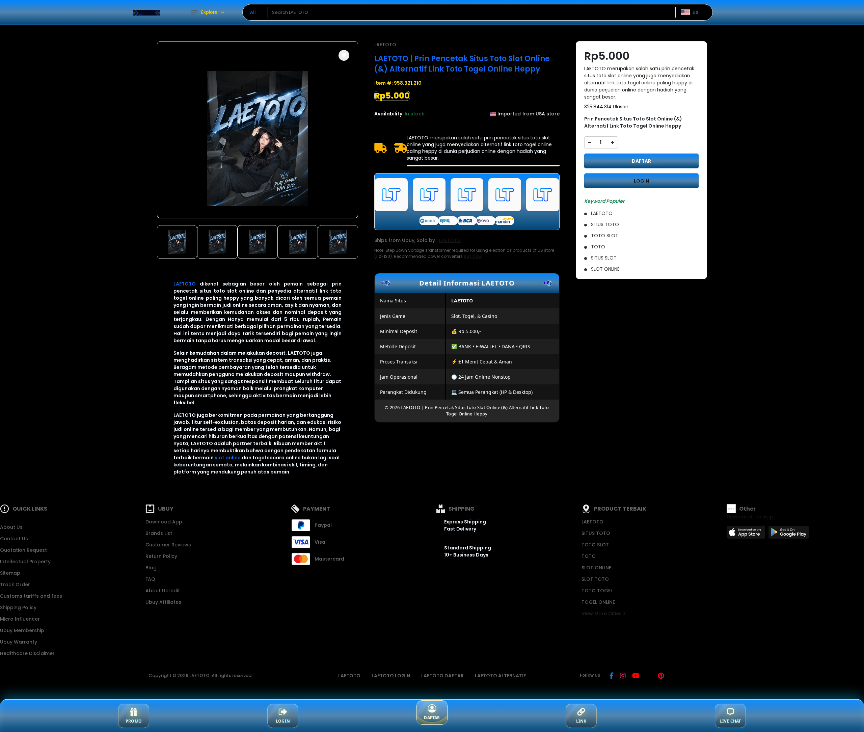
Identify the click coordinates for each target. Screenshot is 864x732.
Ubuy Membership (22, 630)
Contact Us (14, 538)
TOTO (589, 556)
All (253, 12)
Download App (163, 521)
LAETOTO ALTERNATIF (500, 675)
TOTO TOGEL (597, 590)
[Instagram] (622, 676)
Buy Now (473, 256)
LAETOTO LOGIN (391, 675)
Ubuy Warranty (18, 642)
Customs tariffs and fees (31, 596)
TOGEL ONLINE (598, 602)
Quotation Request (23, 550)
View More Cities (602, 613)
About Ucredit (162, 590)
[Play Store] (788, 534)
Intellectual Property (25, 561)
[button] (344, 55)
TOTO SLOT (595, 544)
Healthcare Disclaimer (27, 653)
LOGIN (641, 181)
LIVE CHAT (730, 721)
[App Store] (747, 534)
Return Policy (161, 556)
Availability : (389, 113)
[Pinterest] (661, 676)
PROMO (134, 721)
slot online (228, 457)
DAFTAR (641, 161)
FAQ (150, 579)
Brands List (158, 533)
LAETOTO (184, 283)
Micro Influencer (20, 619)
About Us (11, 527)
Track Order (15, 584)
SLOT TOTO (595, 579)
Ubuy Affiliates (163, 602)
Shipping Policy (18, 607)
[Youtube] (635, 676)
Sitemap (10, 573)
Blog (151, 567)
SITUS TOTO (596, 533)
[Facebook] (611, 676)
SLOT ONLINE (596, 567)
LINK (581, 721)
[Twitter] (648, 676)
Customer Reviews (168, 544)
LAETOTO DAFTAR (442, 675)
